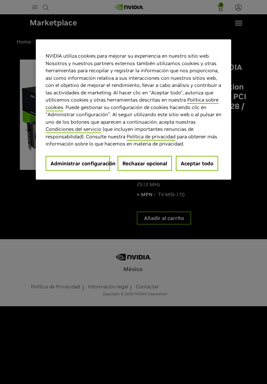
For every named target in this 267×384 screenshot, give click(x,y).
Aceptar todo (197, 163)
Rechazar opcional (144, 163)
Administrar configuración (80, 163)
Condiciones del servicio (73, 129)
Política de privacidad (151, 136)
